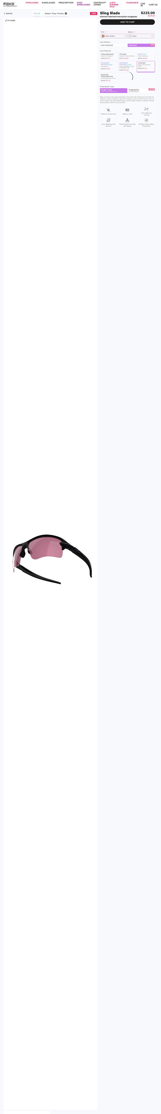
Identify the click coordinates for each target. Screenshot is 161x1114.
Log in (143, 5)
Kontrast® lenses (100, 3)
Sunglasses (48, 2)
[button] (10, 20)
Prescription (66, 2)
